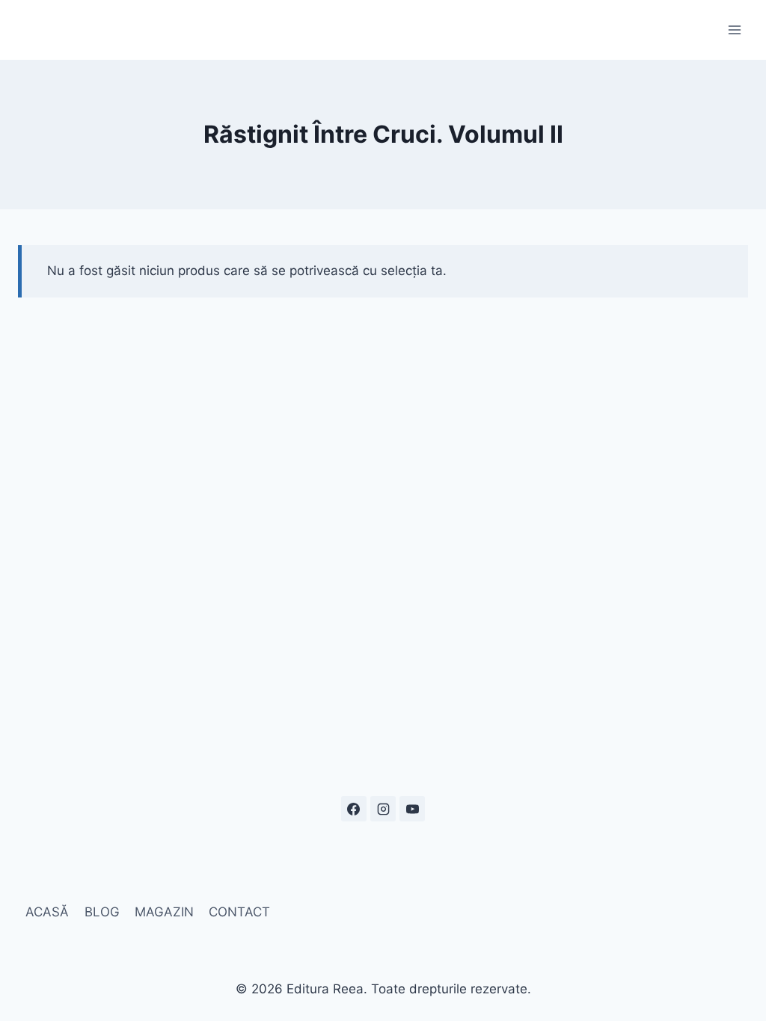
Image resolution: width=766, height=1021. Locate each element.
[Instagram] (383, 808)
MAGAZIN (164, 911)
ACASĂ (47, 911)
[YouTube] (412, 808)
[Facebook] (354, 808)
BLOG (102, 911)
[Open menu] (734, 29)
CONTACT (239, 911)
